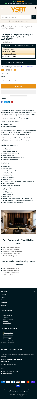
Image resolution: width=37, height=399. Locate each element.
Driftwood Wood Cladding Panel (11, 253)
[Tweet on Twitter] (5, 102)
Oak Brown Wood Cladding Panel (11, 247)
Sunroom (3, 294)
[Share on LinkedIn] (8, 102)
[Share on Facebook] (2, 102)
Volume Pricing (7, 390)
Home (2, 25)
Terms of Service (24, 391)
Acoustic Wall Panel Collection (11, 273)
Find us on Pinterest (8, 341)
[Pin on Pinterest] (12, 102)
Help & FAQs (6, 317)
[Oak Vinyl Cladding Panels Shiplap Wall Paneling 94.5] (4, 34)
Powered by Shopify (18, 396)
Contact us (5, 321)
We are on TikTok (7, 339)
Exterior (3, 300)
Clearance (3, 305)
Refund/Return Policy (8, 319)
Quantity (3, 76)
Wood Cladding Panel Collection (11, 268)
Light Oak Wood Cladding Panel (11, 249)
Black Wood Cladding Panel (10, 256)
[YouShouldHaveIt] (18, 10)
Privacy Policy (28, 390)
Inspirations (4, 302)
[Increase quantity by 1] (16, 80)
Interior (3, 297)
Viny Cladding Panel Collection (11, 270)
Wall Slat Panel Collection (10, 275)
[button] (18, 92)
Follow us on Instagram (8, 342)
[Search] (33, 17)
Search (21, 390)
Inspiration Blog (7, 323)
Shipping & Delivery (8, 315)
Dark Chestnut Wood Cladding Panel (12, 251)
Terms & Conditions (13, 391)
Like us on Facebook (8, 335)
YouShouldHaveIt (7, 42)
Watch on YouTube (7, 337)
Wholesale (15, 390)
